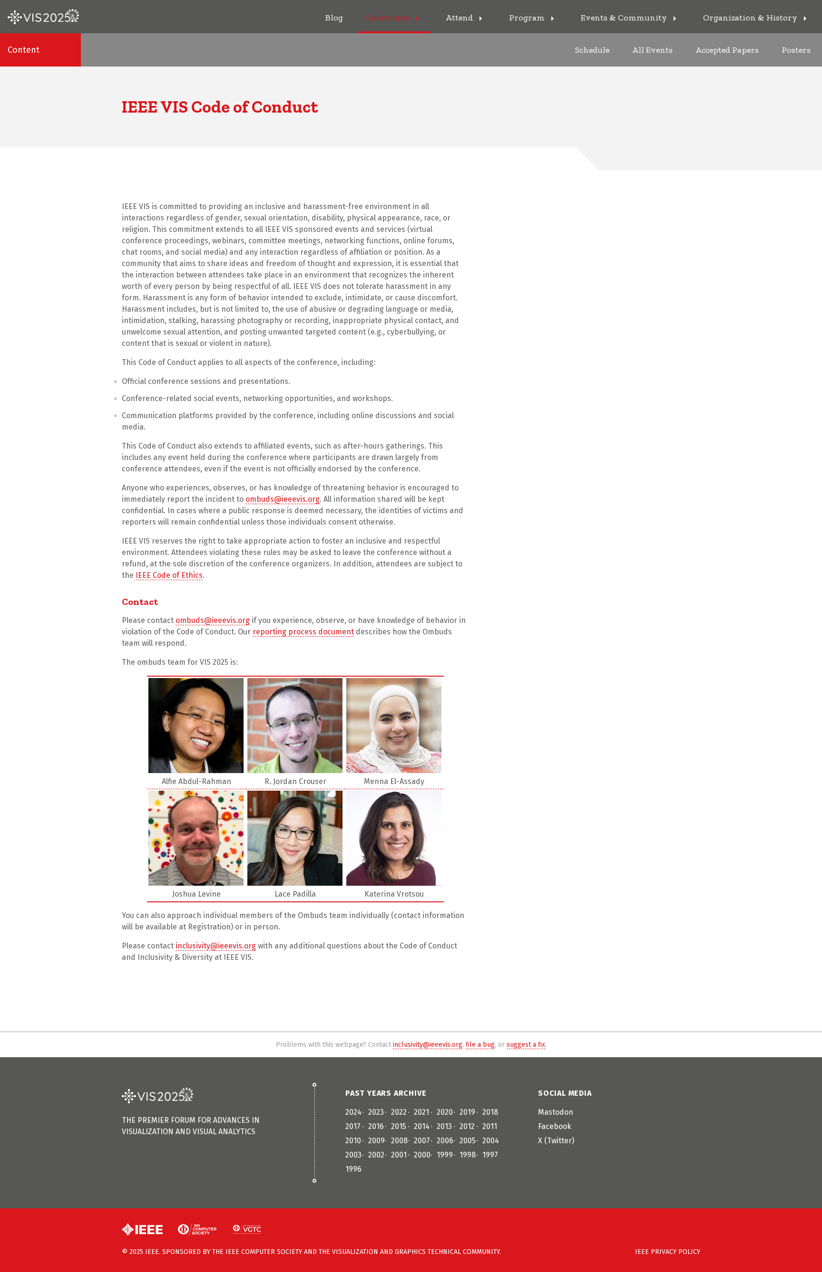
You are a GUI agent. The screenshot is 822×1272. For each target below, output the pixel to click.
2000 (422, 1154)
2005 (468, 1140)
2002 (376, 1154)
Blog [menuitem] (334, 17)
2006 (445, 1140)
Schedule (592, 50)
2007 (422, 1140)
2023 (376, 1112)
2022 (399, 1112)
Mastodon (555, 1112)
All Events (652, 50)
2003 (353, 1154)
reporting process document (303, 631)
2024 (353, 1112)
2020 (445, 1112)
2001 (399, 1154)
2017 (353, 1126)
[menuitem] (394, 16)
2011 (489, 1126)
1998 (468, 1154)
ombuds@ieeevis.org (282, 499)
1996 (353, 1169)
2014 (422, 1126)
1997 (490, 1154)
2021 (421, 1112)
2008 (399, 1140)
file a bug (480, 1045)
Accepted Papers (727, 50)
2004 (490, 1140)
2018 (490, 1112)
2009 (376, 1140)
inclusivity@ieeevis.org (216, 945)
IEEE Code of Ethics (169, 575)
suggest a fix (526, 1045)
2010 (353, 1140)
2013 (444, 1126)
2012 (467, 1126)
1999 (445, 1154)
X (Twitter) (556, 1140)
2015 (398, 1126)
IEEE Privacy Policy (667, 1252)
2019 (467, 1112)
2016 (376, 1126)
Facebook (554, 1126)
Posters (796, 50)
